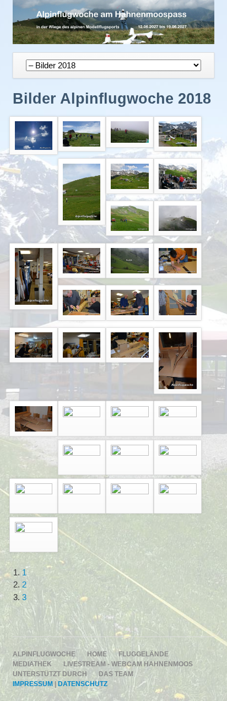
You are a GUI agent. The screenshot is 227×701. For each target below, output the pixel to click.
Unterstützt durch (50, 674)
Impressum (33, 684)
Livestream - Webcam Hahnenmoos (128, 664)
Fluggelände (143, 654)
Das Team (116, 674)
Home (97, 654)
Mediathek (32, 664)
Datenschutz (82, 684)
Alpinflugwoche (44, 654)
